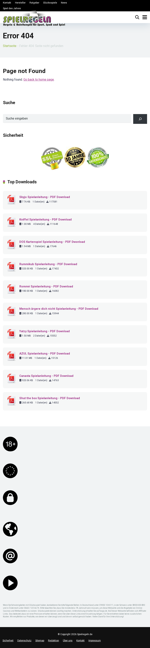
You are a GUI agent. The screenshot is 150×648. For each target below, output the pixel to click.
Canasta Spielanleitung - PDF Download (46, 376)
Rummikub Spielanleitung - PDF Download (48, 264)
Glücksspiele (50, 2)
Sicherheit (8, 640)
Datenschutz (24, 640)
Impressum (94, 640)
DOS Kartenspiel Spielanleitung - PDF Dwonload (52, 242)
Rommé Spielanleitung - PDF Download (46, 286)
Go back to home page (38, 79)
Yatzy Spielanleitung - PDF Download (44, 331)
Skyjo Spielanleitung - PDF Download (44, 197)
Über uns (67, 640)
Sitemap (39, 640)
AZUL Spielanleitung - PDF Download (44, 353)
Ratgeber (34, 2)
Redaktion (53, 640)
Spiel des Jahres (12, 8)
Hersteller (20, 2)
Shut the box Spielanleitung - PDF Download (49, 398)
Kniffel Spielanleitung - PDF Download (45, 219)
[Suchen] (140, 119)
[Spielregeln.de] (34, 19)
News (64, 2)
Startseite (9, 46)
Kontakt (7, 2)
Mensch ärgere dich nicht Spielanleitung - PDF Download (58, 308)
